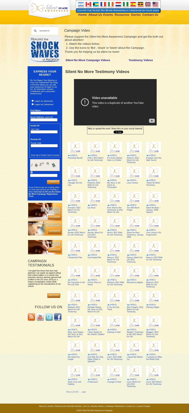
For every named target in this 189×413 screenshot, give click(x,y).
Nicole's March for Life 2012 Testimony (95, 234)
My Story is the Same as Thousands (113, 185)
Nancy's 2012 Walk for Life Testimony (154, 258)
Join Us (86, 406)
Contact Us (130, 406)
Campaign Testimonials (114, 406)
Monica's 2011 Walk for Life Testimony (115, 283)
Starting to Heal (113, 332)
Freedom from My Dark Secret (153, 159)
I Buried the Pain (75, 257)
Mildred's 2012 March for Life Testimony (74, 309)
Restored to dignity (135, 282)
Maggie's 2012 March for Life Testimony (152, 334)
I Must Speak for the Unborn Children (96, 333)
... (80, 392)
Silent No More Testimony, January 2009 (135, 234)
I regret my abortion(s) (43, 101)
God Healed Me (94, 257)
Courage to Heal (114, 382)
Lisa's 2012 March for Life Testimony (154, 383)
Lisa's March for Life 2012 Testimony (133, 384)
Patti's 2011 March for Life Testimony (95, 159)
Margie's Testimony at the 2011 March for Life (135, 334)
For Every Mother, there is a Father (115, 159)
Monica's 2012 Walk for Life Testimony (152, 284)
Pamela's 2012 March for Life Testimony (74, 210)
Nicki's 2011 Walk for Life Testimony (115, 233)
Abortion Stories (97, 406)
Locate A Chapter (143, 406)
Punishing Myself (75, 158)
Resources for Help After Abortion (68, 406)
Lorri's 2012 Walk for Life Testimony (115, 358)
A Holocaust (93, 382)
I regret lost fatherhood (43, 104)
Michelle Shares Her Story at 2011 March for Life (95, 309)
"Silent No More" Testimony (153, 184)
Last (84, 392)
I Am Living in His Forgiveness (153, 233)
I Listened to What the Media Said (154, 358)
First (68, 392)
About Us (42, 406)
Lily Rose (92, 208)
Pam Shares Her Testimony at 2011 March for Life (115, 210)
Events (50, 406)
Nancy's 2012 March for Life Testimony (113, 259)
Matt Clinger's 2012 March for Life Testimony (135, 309)
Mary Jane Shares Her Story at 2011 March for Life (75, 334)
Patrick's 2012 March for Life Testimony (133, 160)
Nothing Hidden (152, 307)
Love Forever (132, 183)
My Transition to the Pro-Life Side (76, 283)
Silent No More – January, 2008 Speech (153, 210)
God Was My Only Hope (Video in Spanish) (95, 359)
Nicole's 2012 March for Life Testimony (76, 233)
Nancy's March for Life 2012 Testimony (134, 259)
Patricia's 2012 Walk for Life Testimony (94, 185)
